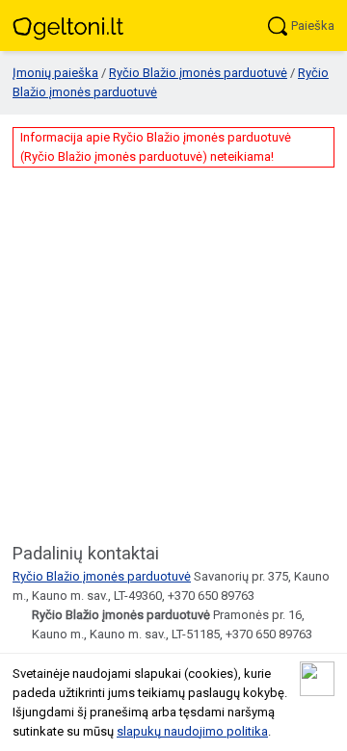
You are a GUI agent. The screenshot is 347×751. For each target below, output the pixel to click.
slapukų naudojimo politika (192, 731)
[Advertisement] (173, 353)
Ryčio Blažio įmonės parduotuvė (198, 72)
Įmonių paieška (55, 72)
